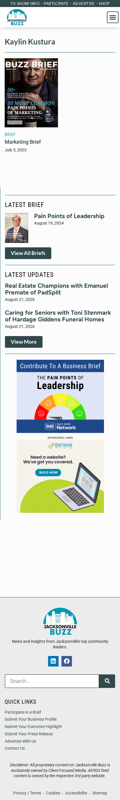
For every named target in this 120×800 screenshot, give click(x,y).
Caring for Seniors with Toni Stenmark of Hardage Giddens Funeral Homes (58, 316)
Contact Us (15, 748)
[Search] (107, 681)
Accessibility (76, 793)
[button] (113, 17)
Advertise (84, 3)
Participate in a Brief (23, 712)
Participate (56, 3)
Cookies (53, 793)
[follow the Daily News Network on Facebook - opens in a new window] (66, 661)
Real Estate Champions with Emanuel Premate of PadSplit (56, 289)
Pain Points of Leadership (69, 216)
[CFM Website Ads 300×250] (60, 511)
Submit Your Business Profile (31, 719)
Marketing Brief (23, 142)
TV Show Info (25, 3)
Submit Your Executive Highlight (33, 726)
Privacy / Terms (27, 793)
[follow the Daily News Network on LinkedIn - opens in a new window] (53, 661)
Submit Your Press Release (29, 734)
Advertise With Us (20, 741)
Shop (104, 3)
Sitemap (99, 793)
